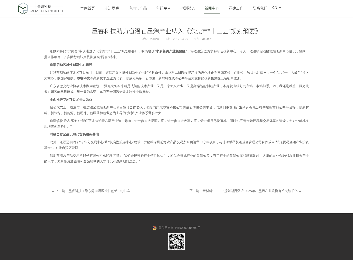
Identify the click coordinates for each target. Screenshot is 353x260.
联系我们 (260, 8)
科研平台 (163, 8)
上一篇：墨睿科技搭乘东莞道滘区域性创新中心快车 (91, 191)
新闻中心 (211, 8)
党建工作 (236, 8)
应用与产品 (137, 8)
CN (274, 7)
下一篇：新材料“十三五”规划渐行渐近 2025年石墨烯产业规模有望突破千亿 (245, 191)
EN (274, 13)
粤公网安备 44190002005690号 (178, 228)
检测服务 (187, 8)
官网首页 (87, 8)
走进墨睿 (111, 8)
